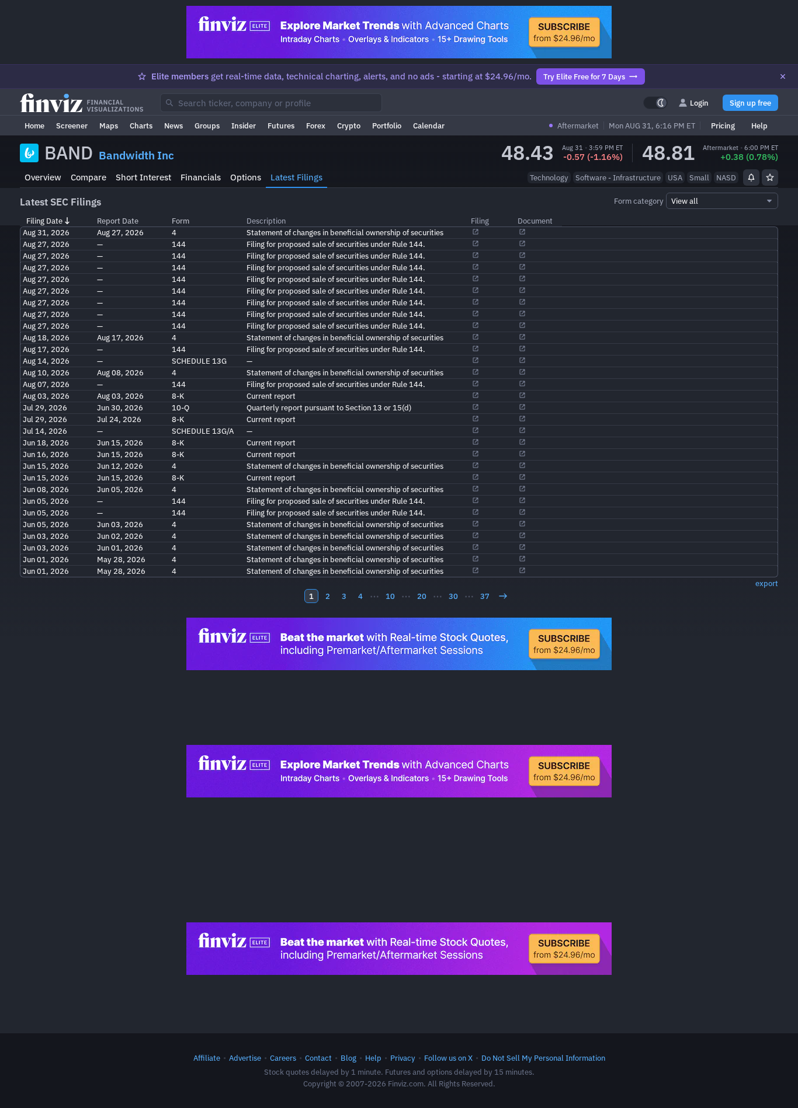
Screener (72, 125)
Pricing (723, 125)
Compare (88, 177)
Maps (108, 125)
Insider (243, 125)
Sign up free (750, 102)
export (766, 583)
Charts (141, 125)
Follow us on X (448, 1057)
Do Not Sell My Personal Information (543, 1057)
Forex (315, 125)
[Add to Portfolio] (770, 177)
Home (34, 125)
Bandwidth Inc (136, 155)
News (173, 125)
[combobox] (271, 102)
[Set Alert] (751, 177)
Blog (348, 1057)
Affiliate (206, 1057)
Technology (549, 177)
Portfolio (386, 125)
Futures (281, 125)
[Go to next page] (503, 596)
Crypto (348, 125)
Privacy (402, 1057)
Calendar (429, 125)
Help (759, 125)
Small (699, 177)
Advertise (245, 1057)
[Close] (783, 76)
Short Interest (143, 177)
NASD (726, 177)
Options (245, 177)
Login (699, 102)
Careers (283, 1057)
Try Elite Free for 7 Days (584, 76)
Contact (318, 1057)
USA (675, 177)
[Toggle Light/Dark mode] (655, 102)
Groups (207, 125)
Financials (201, 177)
